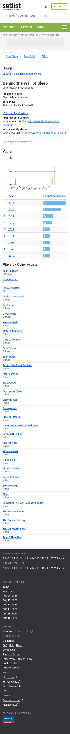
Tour (29, 56)
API (5, 690)
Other (44, 56)
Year (11, 196)
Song (12, 56)
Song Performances (54, 196)
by (15, 113)
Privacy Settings (12, 667)
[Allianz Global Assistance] (8, 719)
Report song (26, 142)
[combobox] (35, 16)
